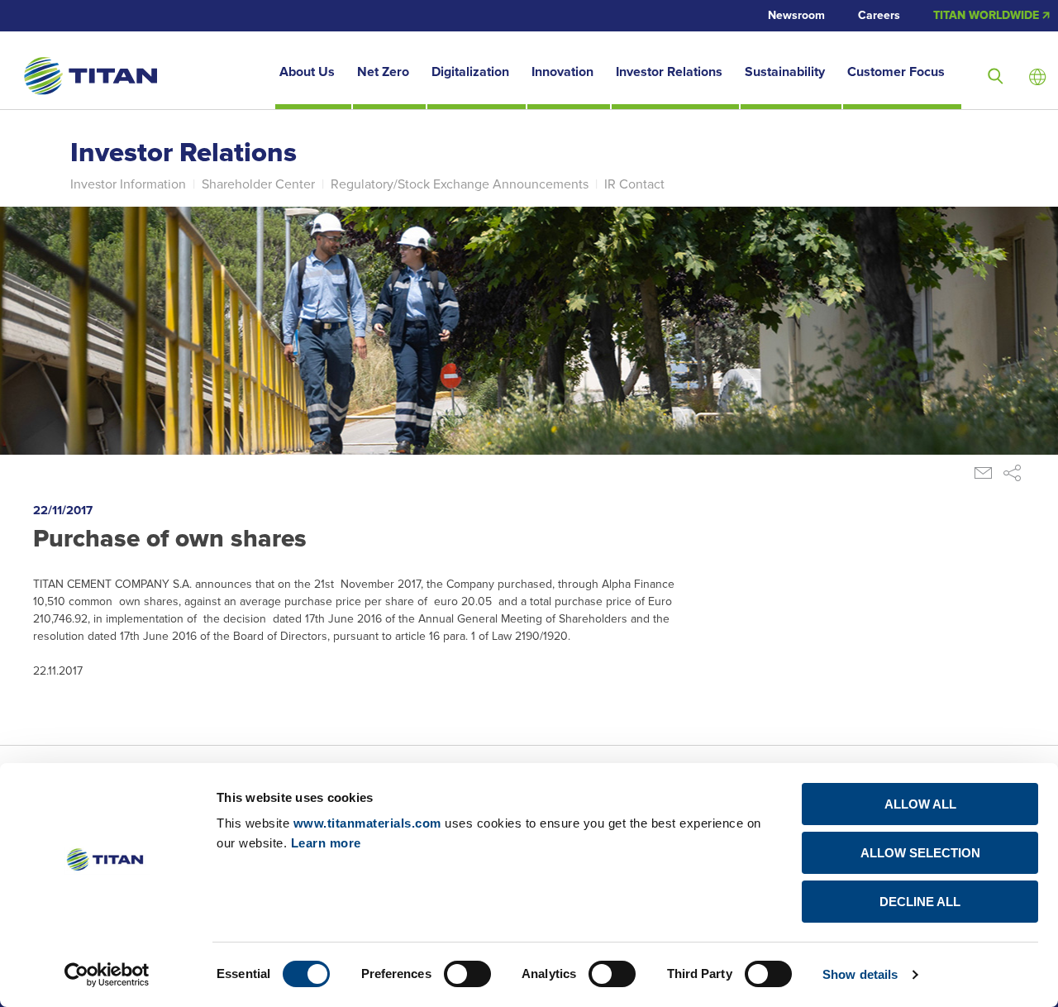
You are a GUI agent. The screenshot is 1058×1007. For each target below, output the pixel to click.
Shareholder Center (258, 184)
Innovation (562, 72)
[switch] (467, 974)
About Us (307, 72)
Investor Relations (669, 72)
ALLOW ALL (920, 804)
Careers (879, 15)
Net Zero (383, 72)
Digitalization (470, 72)
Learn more (326, 843)
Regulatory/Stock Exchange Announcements (460, 184)
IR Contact (634, 184)
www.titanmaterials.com (367, 823)
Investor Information (128, 184)
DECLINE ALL (919, 902)
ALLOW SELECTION (920, 853)
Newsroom (796, 15)
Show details (860, 974)
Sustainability (785, 72)
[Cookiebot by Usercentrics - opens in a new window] (107, 974)
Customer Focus (896, 72)
